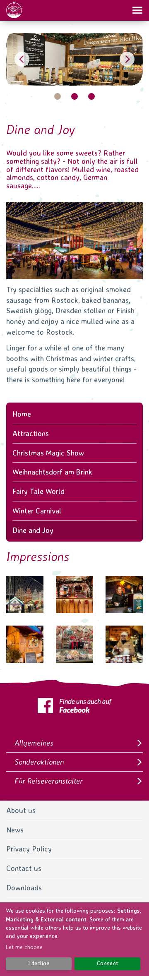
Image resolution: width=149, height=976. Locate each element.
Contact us (23, 868)
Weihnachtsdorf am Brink (52, 472)
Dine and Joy (32, 530)
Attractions (30, 433)
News (15, 829)
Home (21, 414)
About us (21, 810)
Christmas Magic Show (48, 452)
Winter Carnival (36, 510)
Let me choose (24, 947)
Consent (107, 963)
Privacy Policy (29, 848)
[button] (22, 59)
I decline (38, 963)
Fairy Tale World (38, 491)
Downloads (24, 887)
